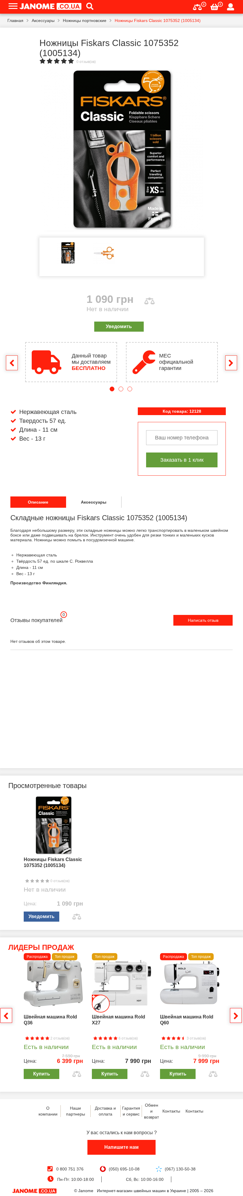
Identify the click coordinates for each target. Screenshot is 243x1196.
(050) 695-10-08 (124, 1169)
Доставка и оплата (105, 1111)
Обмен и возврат (151, 1111)
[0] (197, 6)
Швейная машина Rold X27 (118, 1019)
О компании (48, 1111)
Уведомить (119, 326)
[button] (87, 6)
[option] (121, 150)
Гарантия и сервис (131, 1111)
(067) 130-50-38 (180, 1169)
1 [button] (112, 389)
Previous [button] (12, 362)
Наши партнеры (75, 1111)
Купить (41, 1073)
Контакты (171, 1111)
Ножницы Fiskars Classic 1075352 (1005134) (53, 862)
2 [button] (121, 389)
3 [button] (129, 389)
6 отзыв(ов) (128, 1038)
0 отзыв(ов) (86, 62)
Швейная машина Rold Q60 (186, 1019)
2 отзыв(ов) (59, 1038)
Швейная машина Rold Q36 (50, 1019)
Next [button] (231, 362)
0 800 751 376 (70, 1169)
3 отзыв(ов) (196, 1038)
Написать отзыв (203, 620)
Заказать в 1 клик (182, 460)
